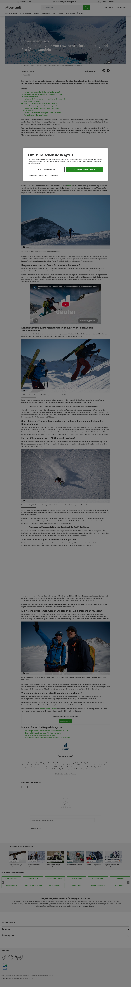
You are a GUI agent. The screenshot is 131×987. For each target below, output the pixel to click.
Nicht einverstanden (46, 169)
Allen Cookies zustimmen (84, 169)
